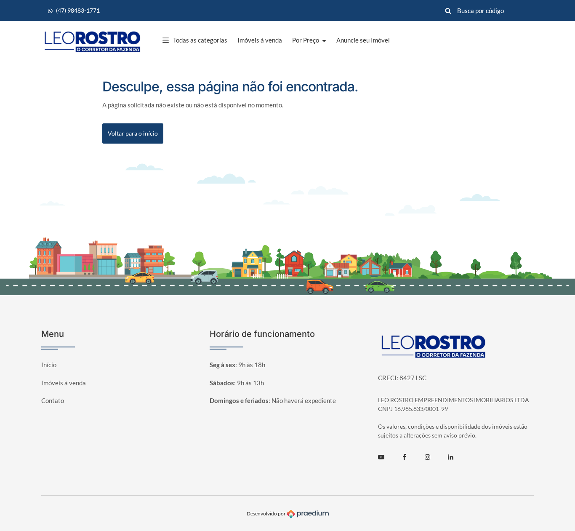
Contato (52, 400)
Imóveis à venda (259, 40)
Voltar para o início (133, 133)
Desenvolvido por (267, 513)
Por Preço (306, 40)
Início (48, 364)
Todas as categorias (200, 40)
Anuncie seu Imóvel (363, 40)
